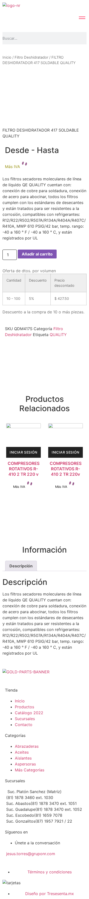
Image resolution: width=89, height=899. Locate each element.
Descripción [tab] (21, 565)
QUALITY (58, 334)
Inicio (6, 57)
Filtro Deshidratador (31, 57)
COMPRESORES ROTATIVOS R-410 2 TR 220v (66, 469)
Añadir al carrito (37, 254)
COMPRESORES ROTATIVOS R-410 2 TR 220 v (24, 469)
